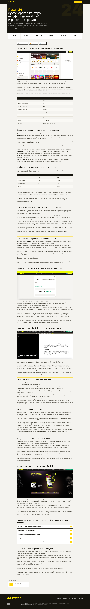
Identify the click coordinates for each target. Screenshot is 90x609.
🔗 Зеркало (42, 43)
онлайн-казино (41, 81)
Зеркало (47, 1)
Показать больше (32, 28)
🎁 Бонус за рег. (33, 43)
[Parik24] (13, 2)
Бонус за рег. (40, 1)
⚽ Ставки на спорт (22, 43)
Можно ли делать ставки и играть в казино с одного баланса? (44, 542)
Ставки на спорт (31, 1)
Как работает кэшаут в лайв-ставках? (44, 530)
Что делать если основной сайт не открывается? (44, 538)
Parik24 (18, 171)
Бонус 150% (77, 1)
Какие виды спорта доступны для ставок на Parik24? (44, 526)
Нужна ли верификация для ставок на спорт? (44, 534)
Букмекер (23, 1)
